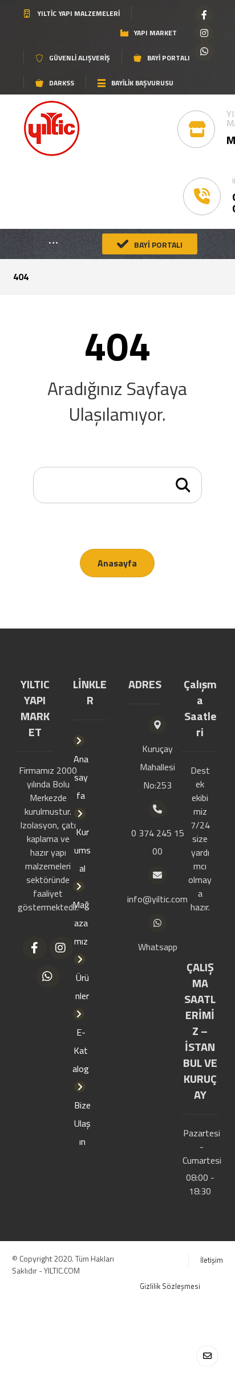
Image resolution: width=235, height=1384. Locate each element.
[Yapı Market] (51, 128)
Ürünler (82, 987)
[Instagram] (204, 33)
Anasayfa (117, 563)
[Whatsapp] (204, 51)
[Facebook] (204, 15)
